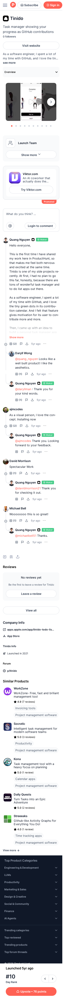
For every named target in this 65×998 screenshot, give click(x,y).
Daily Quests (22, 794)
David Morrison (20, 461)
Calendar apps (25, 779)
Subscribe (31, 5)
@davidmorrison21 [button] (28, 488)
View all (31, 610)
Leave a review (31, 594)
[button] (6, 240)
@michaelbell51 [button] (25, 535)
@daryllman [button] (23, 389)
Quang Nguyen (19, 239)
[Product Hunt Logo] (13, 5)
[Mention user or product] (10, 226)
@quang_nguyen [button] (26, 359)
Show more (29, 155)
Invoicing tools (25, 708)
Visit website (31, 45)
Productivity (23, 743)
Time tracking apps (28, 835)
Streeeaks (20, 816)
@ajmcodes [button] (23, 441)
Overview (10, 71)
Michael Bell (17, 508)
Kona (17, 759)
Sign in (54, 5)
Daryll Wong (23, 353)
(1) (20, 373)
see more (9, 62)
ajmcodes (16, 409)
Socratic (19, 723)
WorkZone (21, 688)
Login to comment (40, 226)
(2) (15, 343)
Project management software (36, 715)
